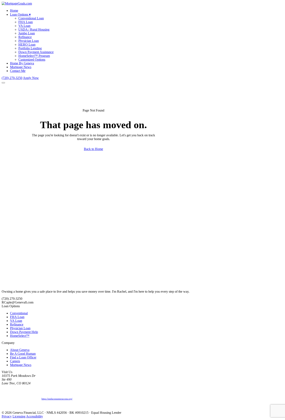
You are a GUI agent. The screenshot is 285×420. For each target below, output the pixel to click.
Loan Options (20, 14)
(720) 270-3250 (12, 78)
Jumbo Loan (26, 33)
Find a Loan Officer (23, 357)
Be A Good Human (23, 353)
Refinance (25, 37)
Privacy (7, 416)
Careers (15, 361)
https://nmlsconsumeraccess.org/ (57, 398)
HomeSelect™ (19, 335)
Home (14, 10)
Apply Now (31, 78)
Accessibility (34, 416)
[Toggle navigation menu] (3, 82)
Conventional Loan (31, 18)
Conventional (19, 313)
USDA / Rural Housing (33, 29)
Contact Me (17, 71)
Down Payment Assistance (36, 52)
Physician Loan (28, 41)
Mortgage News (20, 67)
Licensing (19, 416)
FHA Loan (25, 22)
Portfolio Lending (30, 48)
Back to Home (93, 149)
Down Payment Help (24, 332)
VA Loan (24, 26)
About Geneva (19, 350)
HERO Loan (26, 44)
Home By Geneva (22, 63)
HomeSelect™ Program (34, 56)
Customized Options (31, 59)
